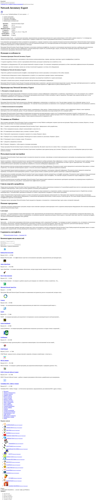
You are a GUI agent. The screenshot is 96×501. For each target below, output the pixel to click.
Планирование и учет (9, 413)
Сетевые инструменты (9, 411)
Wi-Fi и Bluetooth (8, 404)
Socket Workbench (5, 323)
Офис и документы (8, 402)
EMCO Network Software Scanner (10, 372)
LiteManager (4, 337)
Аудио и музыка (8, 398)
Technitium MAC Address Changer (10, 383)
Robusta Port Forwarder (7, 252)
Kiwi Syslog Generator (6, 275)
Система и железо (8, 394)
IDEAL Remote (5, 360)
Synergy (3, 300)
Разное (5, 418)
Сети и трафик (8, 4)
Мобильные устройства (10, 415)
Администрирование (17, 4)
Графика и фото (8, 395)
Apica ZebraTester (5, 264)
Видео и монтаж (8, 396)
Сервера (6, 409)
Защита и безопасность (9, 392)
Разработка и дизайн (9, 417)
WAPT (2, 311)
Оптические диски (8, 400)
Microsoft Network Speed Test (8, 287)
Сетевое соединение (9, 410)
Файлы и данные (8, 399)
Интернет (6, 391)
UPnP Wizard (4, 349)
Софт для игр (7, 414)
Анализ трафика (8, 407)
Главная (3, 4)
